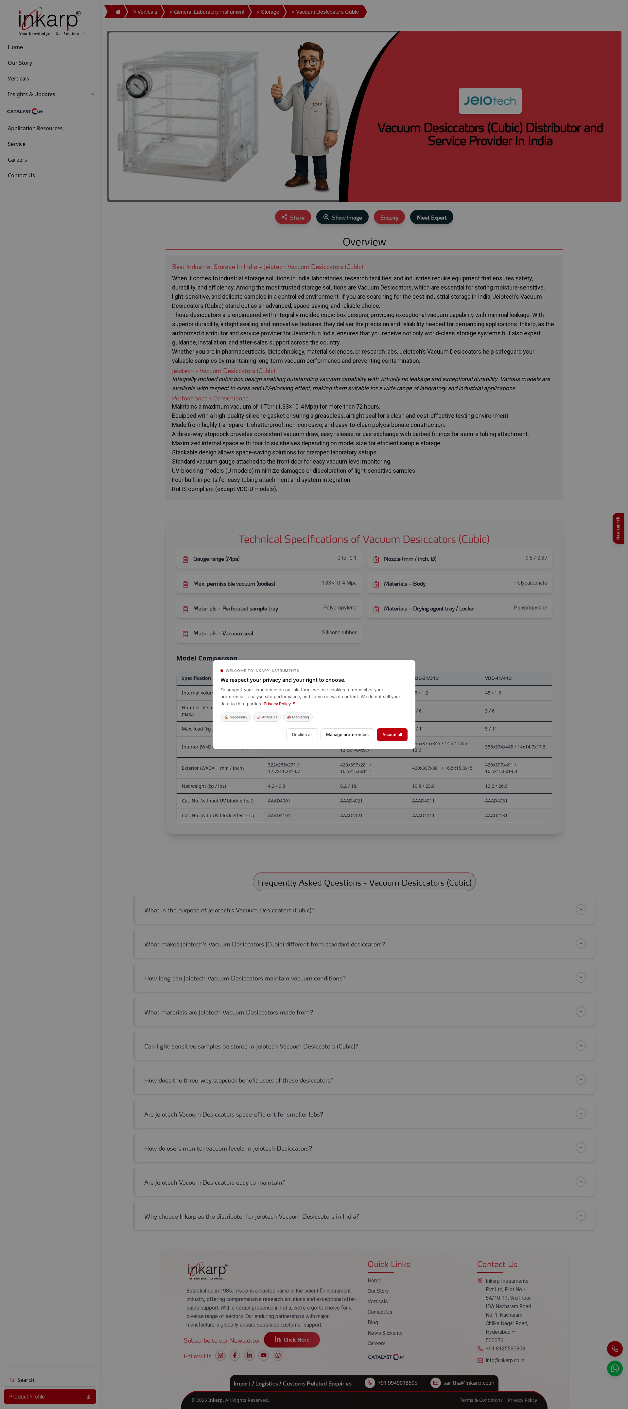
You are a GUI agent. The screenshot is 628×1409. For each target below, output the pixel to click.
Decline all (302, 734)
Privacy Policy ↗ (280, 703)
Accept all (392, 734)
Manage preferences (347, 734)
